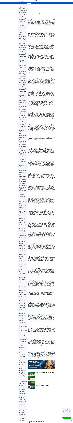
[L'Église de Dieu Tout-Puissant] (36, 1)
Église (32, 243)
